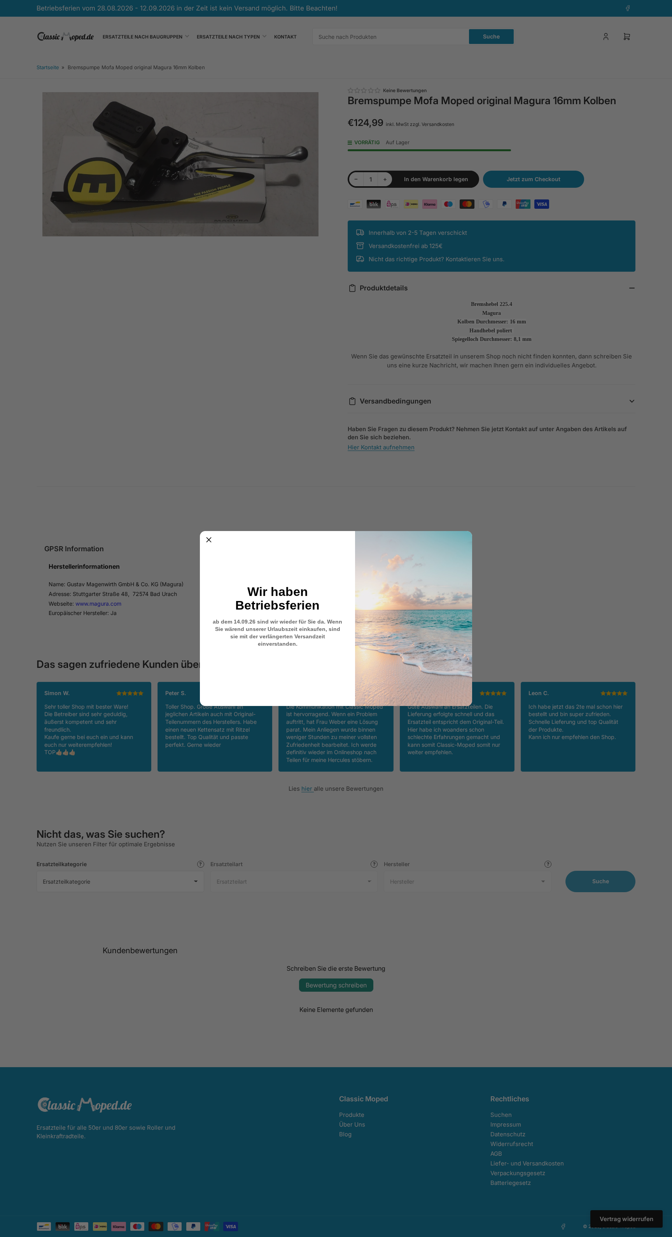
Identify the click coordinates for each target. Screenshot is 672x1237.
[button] (209, 540)
